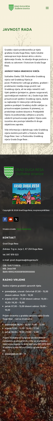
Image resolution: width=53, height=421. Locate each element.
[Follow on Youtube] (10, 219)
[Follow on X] (16, 219)
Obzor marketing (23, 229)
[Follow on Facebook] (5, 219)
